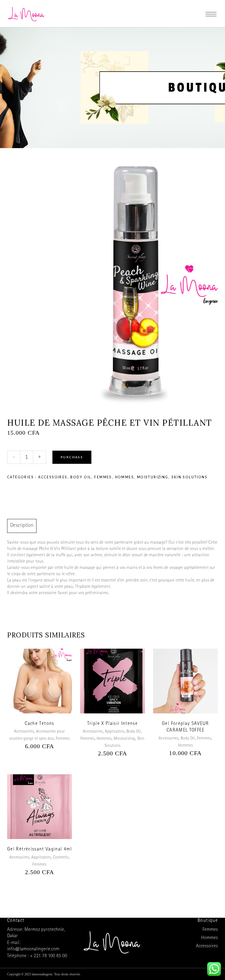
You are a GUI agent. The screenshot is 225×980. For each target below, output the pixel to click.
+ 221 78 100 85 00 (48, 956)
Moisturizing (152, 477)
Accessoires (52, 477)
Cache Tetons (39, 724)
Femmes (103, 477)
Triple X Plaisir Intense (112, 724)
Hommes (124, 477)
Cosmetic (61, 857)
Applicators (114, 732)
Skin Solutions (189, 477)
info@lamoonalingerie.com (33, 949)
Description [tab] (21, 526)
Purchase (72, 457)
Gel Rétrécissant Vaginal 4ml (39, 849)
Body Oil (80, 477)
